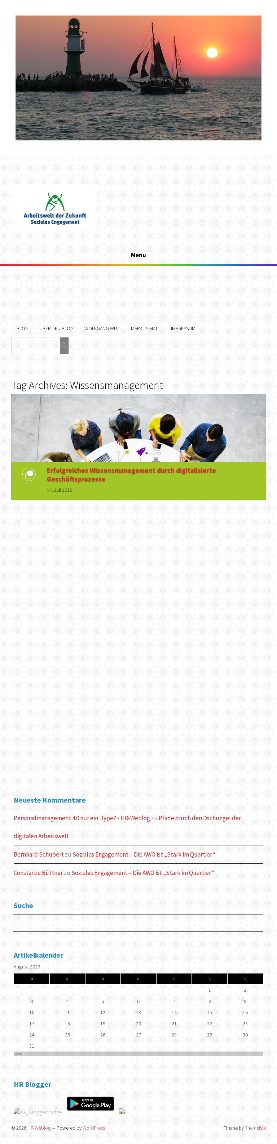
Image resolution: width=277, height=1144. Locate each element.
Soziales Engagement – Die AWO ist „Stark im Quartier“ (143, 854)
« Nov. (18, 1054)
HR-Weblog (38, 1128)
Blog (22, 328)
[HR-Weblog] (55, 229)
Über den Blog (56, 328)
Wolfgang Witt (102, 328)
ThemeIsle (255, 1128)
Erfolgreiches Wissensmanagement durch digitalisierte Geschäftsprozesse (131, 474)
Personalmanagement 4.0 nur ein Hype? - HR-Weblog (82, 818)
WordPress (94, 1128)
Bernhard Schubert (39, 854)
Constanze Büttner (38, 873)
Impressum (183, 328)
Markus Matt (145, 328)
